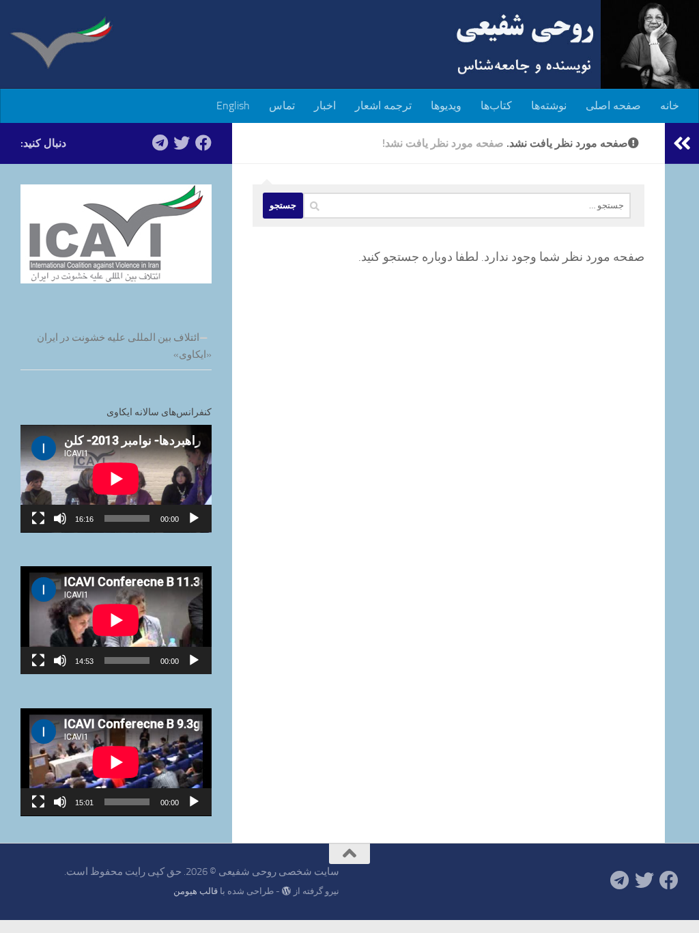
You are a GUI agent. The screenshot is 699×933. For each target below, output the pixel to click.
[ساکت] (60, 518)
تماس (282, 105)
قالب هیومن (195, 891)
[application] (116, 479)
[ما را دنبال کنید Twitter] (181, 143)
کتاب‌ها (496, 105)
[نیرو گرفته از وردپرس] (286, 891)
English (233, 105)
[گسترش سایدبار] (682, 143)
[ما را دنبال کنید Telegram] (160, 143)
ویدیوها (446, 105)
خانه (669, 105)
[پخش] (194, 518)
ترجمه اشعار (383, 105)
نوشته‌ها (549, 105)
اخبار (325, 105)
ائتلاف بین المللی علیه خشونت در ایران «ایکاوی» (124, 346)
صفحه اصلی (613, 105)
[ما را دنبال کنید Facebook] (203, 143)
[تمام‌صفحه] (38, 518)
